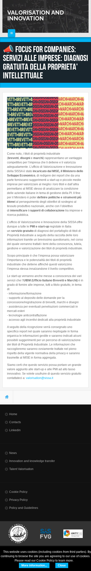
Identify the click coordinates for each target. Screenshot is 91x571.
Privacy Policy (18, 500)
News (13, 453)
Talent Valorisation (21, 469)
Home (13, 414)
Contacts (15, 422)
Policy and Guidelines (23, 508)
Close (62, 565)
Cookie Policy (18, 492)
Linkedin (15, 430)
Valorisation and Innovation (35, 15)
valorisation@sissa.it (39, 378)
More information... (34, 565)
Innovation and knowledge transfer (32, 461)
